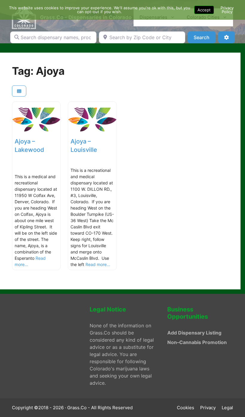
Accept (204, 9)
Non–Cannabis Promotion (197, 342)
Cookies (185, 407)
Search (204, 37)
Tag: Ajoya (38, 71)
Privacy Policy (227, 9)
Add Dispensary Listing (194, 333)
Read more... (97, 264)
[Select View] (19, 91)
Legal (227, 407)
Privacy (208, 407)
